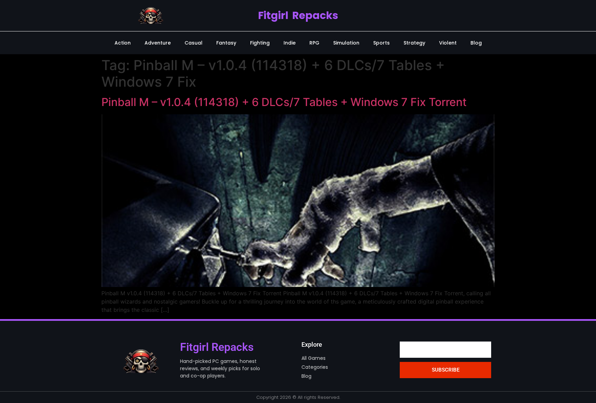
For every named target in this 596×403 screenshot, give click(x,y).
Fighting (260, 42)
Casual (193, 42)
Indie (290, 42)
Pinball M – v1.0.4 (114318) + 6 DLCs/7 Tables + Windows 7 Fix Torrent (284, 102)
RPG (314, 42)
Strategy (414, 42)
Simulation (346, 42)
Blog (476, 42)
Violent (448, 42)
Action (123, 42)
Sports (381, 42)
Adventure (158, 42)
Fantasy (226, 42)
